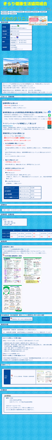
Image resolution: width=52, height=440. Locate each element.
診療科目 (20, 11)
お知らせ (39, 8)
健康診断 (43, 11)
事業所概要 (5, 11)
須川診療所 (13, 45)
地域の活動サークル (30, 10)
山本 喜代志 (14, 233)
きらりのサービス (22, 9)
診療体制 (28, 11)
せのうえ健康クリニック (17, 49)
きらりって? (13, 8)
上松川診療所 (14, 47)
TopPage (4, 8)
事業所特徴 (5, 13)
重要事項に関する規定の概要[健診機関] (22, 319)
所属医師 (13, 13)
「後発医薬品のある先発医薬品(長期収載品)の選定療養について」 (27, 118)
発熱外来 (35, 11)
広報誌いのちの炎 (47, 9)
